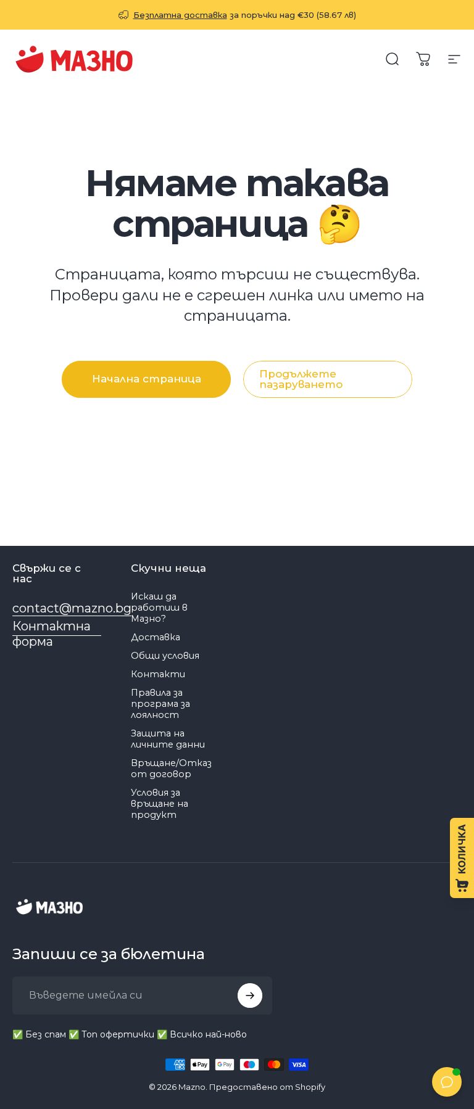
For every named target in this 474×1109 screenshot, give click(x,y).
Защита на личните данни (168, 739)
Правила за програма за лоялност (160, 703)
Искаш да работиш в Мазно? (159, 607)
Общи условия (165, 655)
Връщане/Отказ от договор (171, 768)
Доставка (155, 637)
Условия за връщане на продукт (159, 803)
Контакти (158, 674)
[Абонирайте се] (250, 995)
